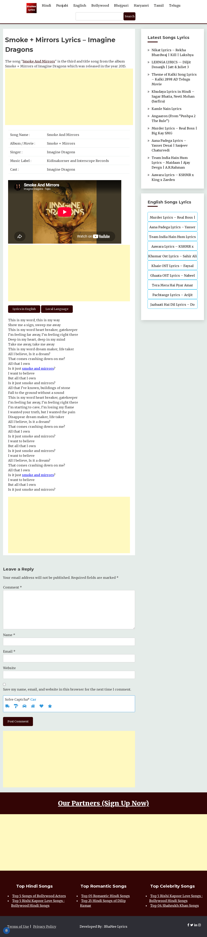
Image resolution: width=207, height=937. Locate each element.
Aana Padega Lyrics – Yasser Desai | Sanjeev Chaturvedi (170, 145)
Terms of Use (18, 926)
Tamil (159, 5)
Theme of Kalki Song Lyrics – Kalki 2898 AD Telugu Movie (174, 79)
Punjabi (62, 5)
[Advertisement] (69, 97)
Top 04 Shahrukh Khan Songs (174, 906)
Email (9, 651)
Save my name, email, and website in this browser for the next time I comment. (67, 689)
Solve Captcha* (20, 699)
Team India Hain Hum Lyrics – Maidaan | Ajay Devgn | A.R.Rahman (171, 162)
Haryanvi (141, 5)
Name (9, 635)
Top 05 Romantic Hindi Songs (105, 896)
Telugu (175, 5)
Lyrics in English (24, 309)
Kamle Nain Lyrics (167, 109)
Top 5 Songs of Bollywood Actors (39, 896)
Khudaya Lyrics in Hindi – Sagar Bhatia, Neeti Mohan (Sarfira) (173, 96)
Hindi (46, 5)
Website (9, 668)
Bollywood (100, 5)
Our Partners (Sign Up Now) (103, 803)
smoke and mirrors (38, 368)
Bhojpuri (121, 5)
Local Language (56, 309)
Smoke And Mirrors (39, 61)
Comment (12, 587)
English (79, 5)
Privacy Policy (44, 926)
